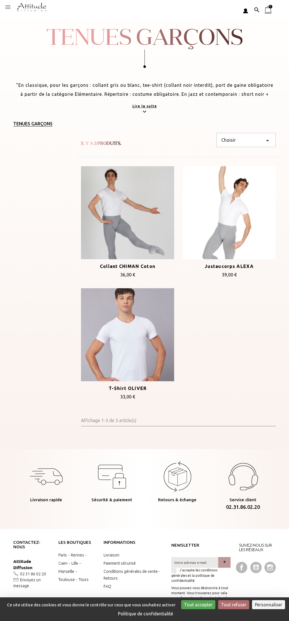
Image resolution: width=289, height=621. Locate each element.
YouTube (256, 567)
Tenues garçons (32, 123)
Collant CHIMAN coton (127, 266)
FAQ (107, 586)
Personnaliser (268, 604)
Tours (84, 579)
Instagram (270, 567)
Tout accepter (198, 604)
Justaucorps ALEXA (229, 266)
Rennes (77, 555)
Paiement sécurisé (120, 563)
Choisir (246, 140)
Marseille (66, 571)
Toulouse (66, 579)
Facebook (242, 567)
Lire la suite (144, 106)
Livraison (111, 555)
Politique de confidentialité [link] (145, 613)
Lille (74, 563)
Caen (62, 563)
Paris (62, 555)
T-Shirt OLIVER (127, 388)
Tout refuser (233, 604)
